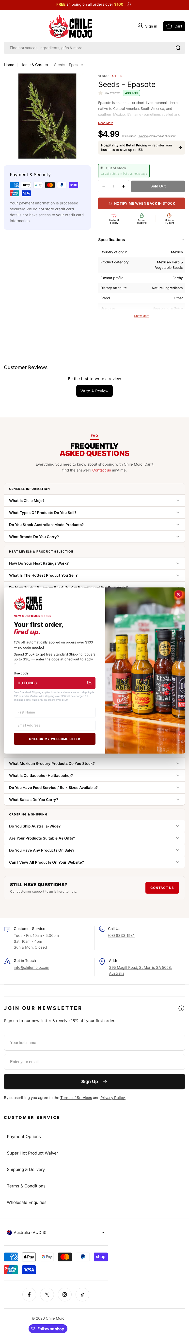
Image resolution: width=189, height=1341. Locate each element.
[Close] (178, 594)
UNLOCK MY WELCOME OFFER (54, 739)
